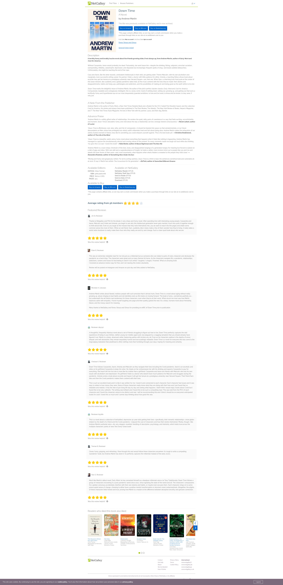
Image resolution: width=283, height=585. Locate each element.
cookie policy (62, 582)
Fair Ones (107, 539)
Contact (160, 560)
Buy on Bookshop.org (158, 28)
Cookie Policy (174, 564)
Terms (172, 562)
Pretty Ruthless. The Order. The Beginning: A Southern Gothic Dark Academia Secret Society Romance (177, 542)
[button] (95, 525)
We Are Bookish (162, 567)
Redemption (124, 539)
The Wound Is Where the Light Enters (94, 539)
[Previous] (195, 523)
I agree (258, 582)
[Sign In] (193, 3)
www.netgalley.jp (186, 567)
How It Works (162, 569)
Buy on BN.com (140, 28)
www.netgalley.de (186, 564)
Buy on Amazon (125, 28)
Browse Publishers (126, 3)
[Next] (195, 528)
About (159, 564)
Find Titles (113, 3)
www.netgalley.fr (186, 562)
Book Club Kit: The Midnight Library (158, 539)
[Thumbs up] (107, 242)
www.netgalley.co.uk (187, 569)
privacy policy (127, 582)
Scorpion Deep (141, 539)
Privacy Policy (174, 560)
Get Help (160, 562)
